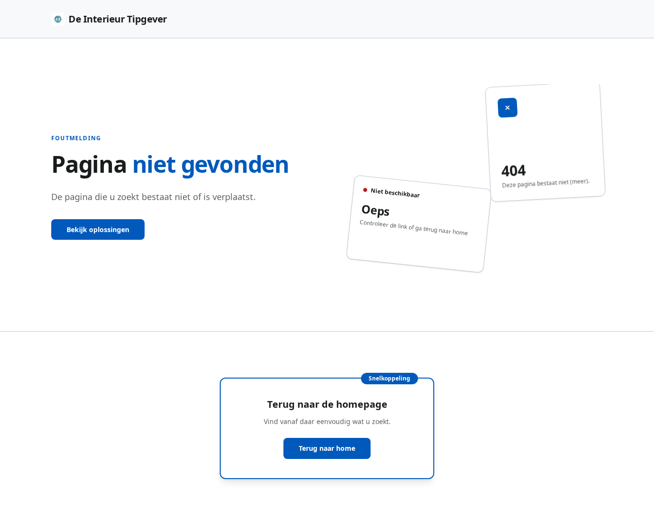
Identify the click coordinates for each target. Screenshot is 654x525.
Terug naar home (327, 448)
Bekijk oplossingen (98, 229)
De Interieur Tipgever (117, 18)
